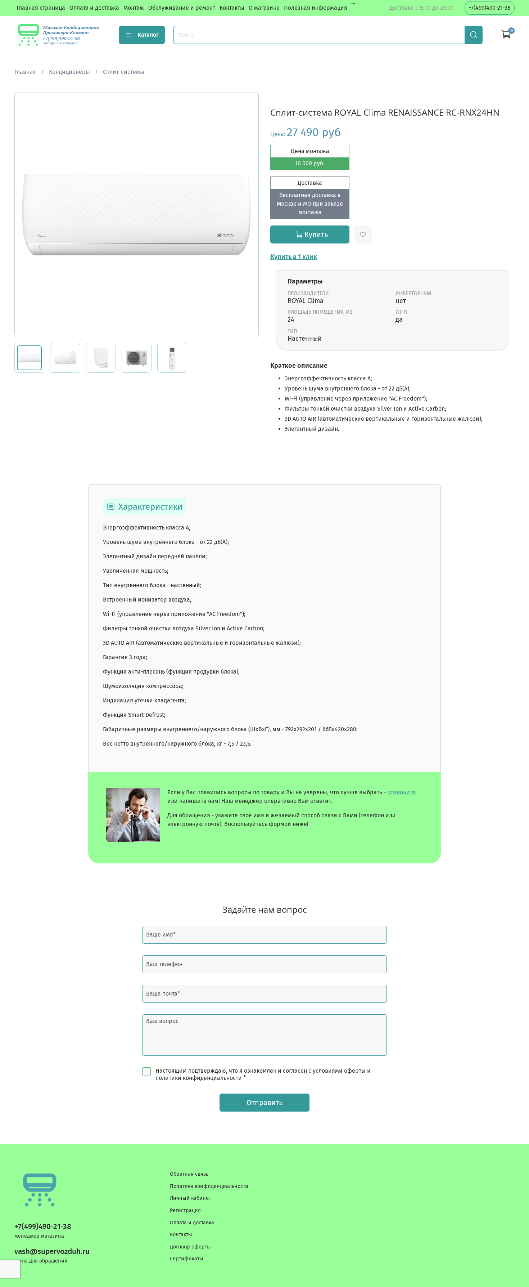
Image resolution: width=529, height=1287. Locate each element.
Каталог (148, 34)
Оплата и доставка (94, 7)
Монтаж (133, 7)
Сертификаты (186, 1259)
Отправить (264, 1102)
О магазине (264, 7)
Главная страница (41, 7)
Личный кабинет (190, 1198)
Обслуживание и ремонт (181, 7)
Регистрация (185, 1210)
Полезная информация (315, 7)
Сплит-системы (123, 71)
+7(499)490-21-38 (490, 7)
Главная (25, 71)
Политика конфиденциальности (209, 1186)
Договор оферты (190, 1247)
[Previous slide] (26, 215)
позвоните (401, 792)
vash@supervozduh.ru (52, 1251)
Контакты (232, 7)
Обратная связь (189, 1174)
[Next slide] (247, 215)
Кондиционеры (69, 71)
